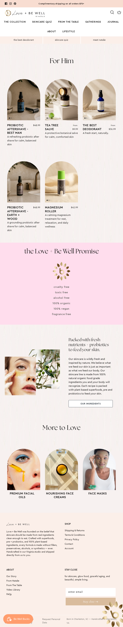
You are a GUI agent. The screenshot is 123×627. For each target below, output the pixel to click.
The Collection (15, 22)
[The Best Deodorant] (99, 99)
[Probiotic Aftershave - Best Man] (23, 99)
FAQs (9, 594)
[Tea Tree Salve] (61, 99)
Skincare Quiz (42, 22)
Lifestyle (68, 31)
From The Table (14, 585)
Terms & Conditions (75, 535)
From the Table (68, 22)
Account (69, 548)
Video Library (13, 590)
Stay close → (90, 601)
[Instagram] (10, 3)
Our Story (11, 576)
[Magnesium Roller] (61, 181)
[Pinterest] (15, 3)
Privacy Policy (72, 539)
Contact (69, 544)
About (51, 31)
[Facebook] (6, 3)
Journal (113, 22)
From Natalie (12, 581)
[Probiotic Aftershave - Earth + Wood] (23, 181)
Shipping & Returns (74, 530)
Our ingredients (91, 404)
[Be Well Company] (25, 14)
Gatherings (93, 22)
